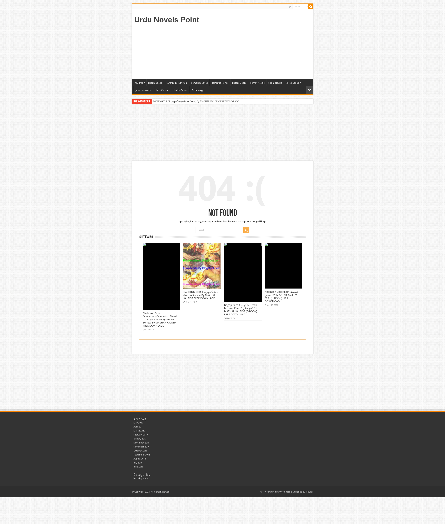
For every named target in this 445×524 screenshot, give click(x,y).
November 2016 (141, 446)
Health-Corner (181, 90)
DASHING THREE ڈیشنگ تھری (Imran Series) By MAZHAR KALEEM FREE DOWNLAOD (200, 295)
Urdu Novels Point (166, 19)
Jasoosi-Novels (143, 90)
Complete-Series (199, 83)
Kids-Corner (162, 90)
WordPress (284, 491)
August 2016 (140, 458)
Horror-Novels (257, 83)
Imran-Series (292, 83)
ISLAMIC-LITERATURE (176, 83)
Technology (197, 90)
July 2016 (138, 462)
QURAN (139, 83)
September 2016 (142, 454)
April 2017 (139, 426)
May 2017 (138, 422)
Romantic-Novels (220, 83)
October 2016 (140, 450)
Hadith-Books (155, 83)
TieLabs (309, 491)
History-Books (239, 83)
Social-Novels (275, 83)
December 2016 (141, 442)
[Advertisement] (247, 51)
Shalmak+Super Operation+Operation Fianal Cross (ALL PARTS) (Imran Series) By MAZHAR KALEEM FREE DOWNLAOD (160, 319)
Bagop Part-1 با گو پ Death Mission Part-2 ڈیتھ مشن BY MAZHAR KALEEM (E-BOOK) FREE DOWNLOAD (204, 101)
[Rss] (290, 7)
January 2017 (140, 438)
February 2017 (141, 434)
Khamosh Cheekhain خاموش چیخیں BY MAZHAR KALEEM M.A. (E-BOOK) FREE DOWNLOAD (281, 296)
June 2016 (138, 466)
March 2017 (139, 430)
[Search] (310, 6)
